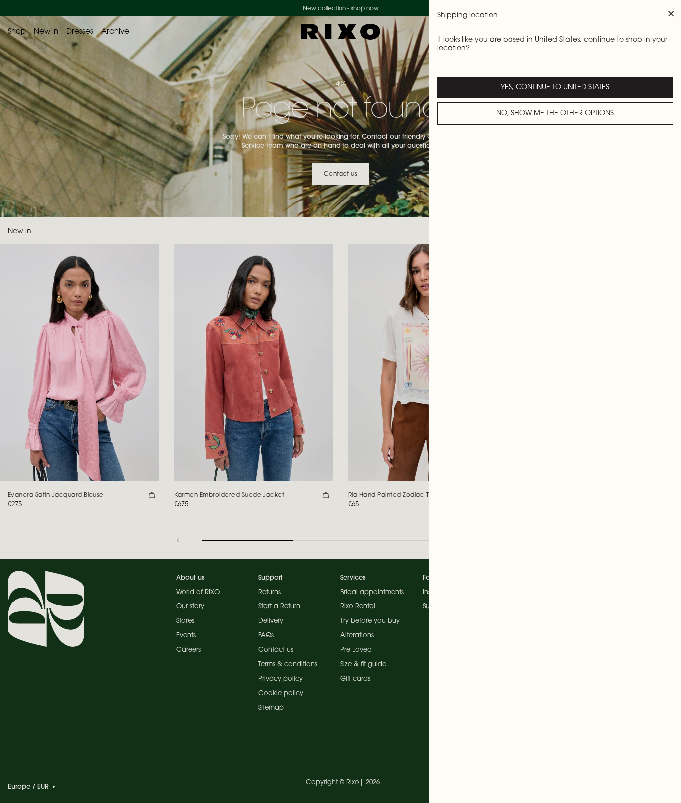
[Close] (671, 14)
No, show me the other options (555, 113)
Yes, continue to (555, 87)
